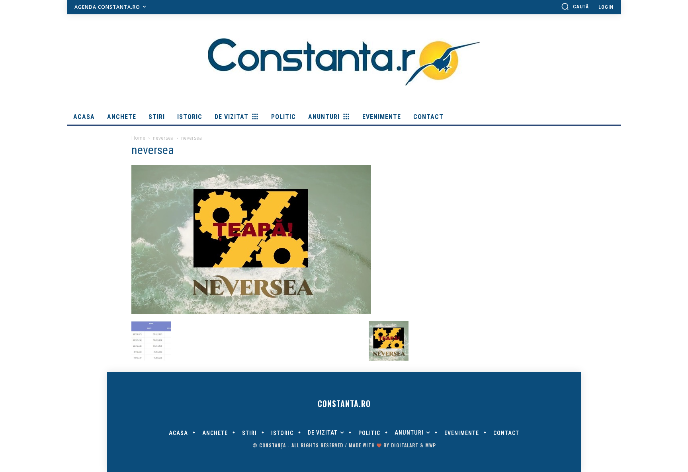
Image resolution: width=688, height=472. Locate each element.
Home (138, 138)
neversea (163, 138)
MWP (430, 445)
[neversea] (251, 313)
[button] (575, 6)
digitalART (404, 445)
